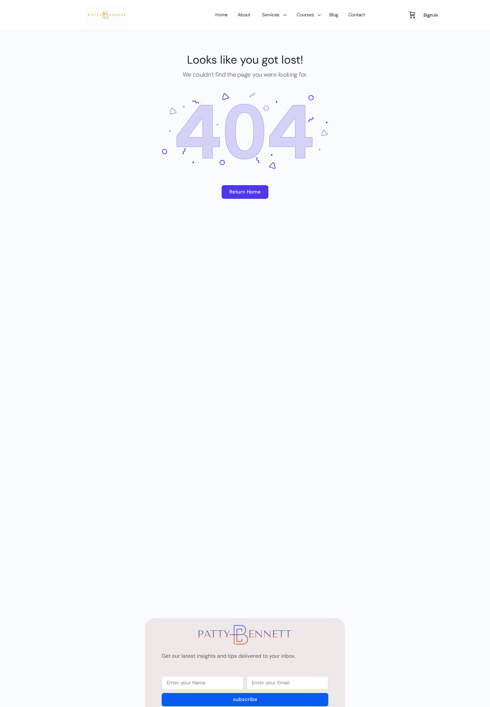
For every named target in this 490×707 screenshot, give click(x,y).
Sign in (430, 15)
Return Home (245, 191)
